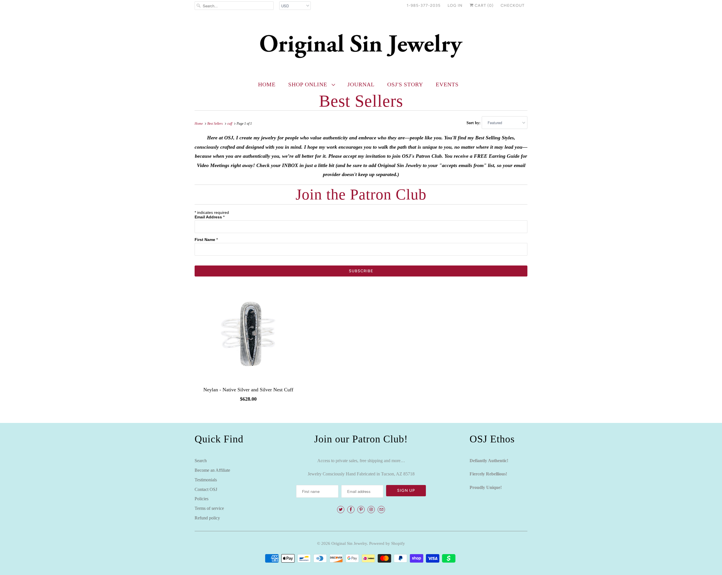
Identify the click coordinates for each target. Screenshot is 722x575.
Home (267, 84)
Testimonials (206, 479)
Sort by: (474, 123)
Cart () (484, 5)
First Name (206, 239)
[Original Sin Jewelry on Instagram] (371, 509)
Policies (201, 498)
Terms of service (209, 508)
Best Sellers (361, 101)
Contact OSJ (206, 489)
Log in (455, 5)
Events (447, 84)
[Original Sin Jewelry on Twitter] (340, 509)
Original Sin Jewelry (349, 543)
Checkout (513, 5)
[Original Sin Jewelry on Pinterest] (361, 509)
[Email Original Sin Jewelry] (381, 509)
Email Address (209, 217)
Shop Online (308, 84)
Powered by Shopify (387, 543)
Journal (361, 84)
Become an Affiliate (212, 470)
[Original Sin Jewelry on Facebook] (351, 509)
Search (201, 460)
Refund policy (207, 517)
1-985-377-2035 (424, 5)
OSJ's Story (405, 84)
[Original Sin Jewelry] (361, 45)
